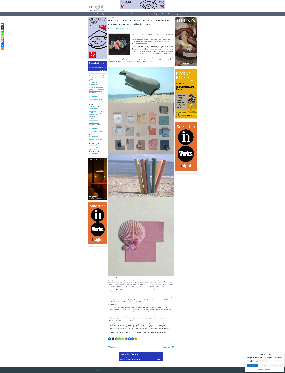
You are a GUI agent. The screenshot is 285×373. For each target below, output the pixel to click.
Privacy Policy (267, 369)
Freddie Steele (114, 28)
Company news (123, 28)
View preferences (277, 365)
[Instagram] (116, 338)
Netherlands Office (94, 148)
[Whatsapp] (119, 338)
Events (164, 14)
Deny (265, 365)
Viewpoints (156, 14)
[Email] (126, 338)
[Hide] (1, 51)
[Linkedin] (109, 338)
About (192, 14)
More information (93, 84)
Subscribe (92, 14)
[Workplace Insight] (96, 7)
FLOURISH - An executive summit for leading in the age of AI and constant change (97, 89)
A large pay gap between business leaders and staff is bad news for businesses (123, 346)
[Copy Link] (122, 338)
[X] (113, 338)
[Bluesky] (132, 338)
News (149, 14)
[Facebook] (129, 338)
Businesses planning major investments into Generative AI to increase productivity (159, 346)
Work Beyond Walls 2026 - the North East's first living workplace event (97, 112)
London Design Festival (95, 131)
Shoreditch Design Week (95, 139)
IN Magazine (125, 14)
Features (143, 14)
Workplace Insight (93, 370)
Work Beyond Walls (94, 123)
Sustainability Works (102, 14)
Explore (186, 14)
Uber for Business (114, 14)
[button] (282, 354)
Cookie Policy (261, 369)
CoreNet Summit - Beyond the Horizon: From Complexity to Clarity (97, 101)
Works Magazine (135, 14)
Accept (252, 365)
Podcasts (170, 14)
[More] (135, 338)
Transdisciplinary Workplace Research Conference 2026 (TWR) (96, 77)
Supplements (179, 14)
